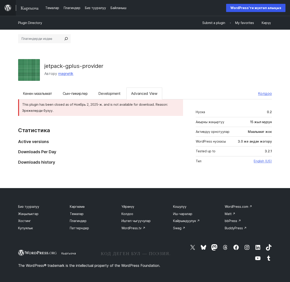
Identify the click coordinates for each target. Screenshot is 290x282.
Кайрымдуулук (186, 221)
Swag (179, 228)
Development (109, 93)
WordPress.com (238, 206)
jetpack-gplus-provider (73, 66)
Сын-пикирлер (75, 93)
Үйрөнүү (127, 206)
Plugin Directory (30, 23)
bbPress (233, 221)
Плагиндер (78, 221)
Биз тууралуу (28, 206)
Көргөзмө (77, 206)
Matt (230, 214)
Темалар (77, 214)
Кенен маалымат (37, 93)
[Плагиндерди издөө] (66, 38)
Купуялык (25, 228)
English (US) (263, 161)
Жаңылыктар (28, 214)
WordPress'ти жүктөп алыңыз (255, 8)
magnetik (65, 73)
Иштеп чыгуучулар (136, 221)
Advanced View (144, 93)
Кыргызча (68, 253)
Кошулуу (179, 206)
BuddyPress (236, 228)
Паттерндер (79, 228)
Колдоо (265, 93)
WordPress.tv (133, 228)
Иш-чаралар (182, 214)
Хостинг (24, 221)
